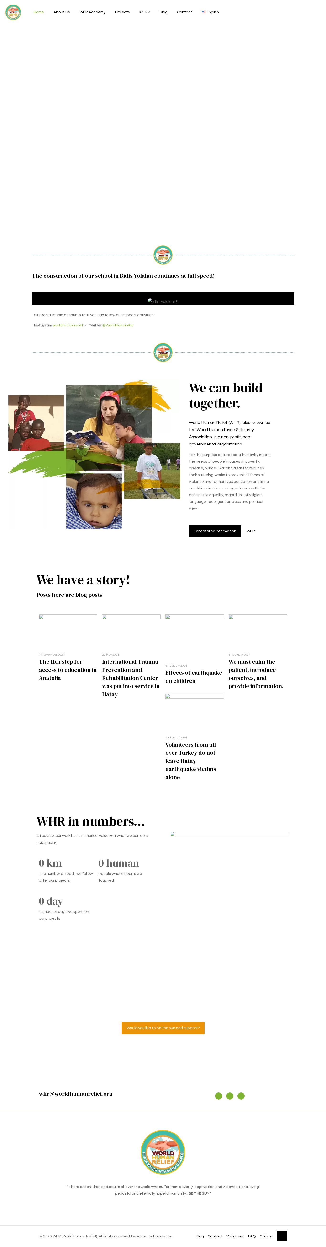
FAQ (252, 1236)
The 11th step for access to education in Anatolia (68, 670)
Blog (200, 1236)
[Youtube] (241, 1096)
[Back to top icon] (282, 1236)
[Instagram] (218, 1096)
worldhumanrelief (68, 325)
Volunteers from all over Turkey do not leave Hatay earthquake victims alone (190, 761)
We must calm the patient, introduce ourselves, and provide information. (256, 674)
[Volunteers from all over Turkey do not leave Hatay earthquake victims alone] (194, 712)
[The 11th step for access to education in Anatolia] (68, 630)
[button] (36, 298)
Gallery (266, 1236)
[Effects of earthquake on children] (194, 636)
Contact (215, 1236)
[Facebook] (229, 1096)
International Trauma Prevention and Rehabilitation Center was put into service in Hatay (131, 678)
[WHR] (13, 12)
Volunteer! (235, 1236)
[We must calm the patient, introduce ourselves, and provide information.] (258, 630)
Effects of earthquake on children (193, 677)
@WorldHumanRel (117, 325)
